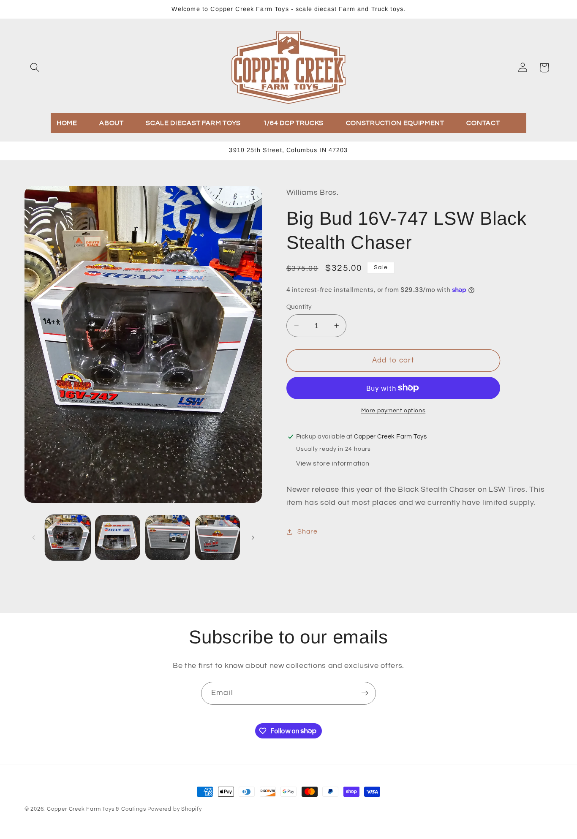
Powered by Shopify (174, 809)
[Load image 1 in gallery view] (67, 537)
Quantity (299, 307)
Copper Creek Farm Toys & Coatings (96, 809)
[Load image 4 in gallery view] (217, 537)
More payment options (393, 411)
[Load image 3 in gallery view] (168, 537)
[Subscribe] (365, 693)
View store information (333, 463)
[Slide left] (33, 537)
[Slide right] (252, 537)
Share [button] (307, 531)
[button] (35, 68)
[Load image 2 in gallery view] (117, 537)
